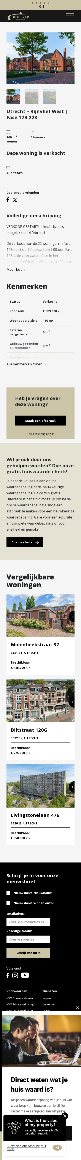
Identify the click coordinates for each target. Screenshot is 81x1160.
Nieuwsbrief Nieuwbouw (33, 893)
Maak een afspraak (40, 421)
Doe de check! (22, 542)
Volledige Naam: (19, 931)
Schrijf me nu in (28, 953)
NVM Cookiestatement (20, 998)
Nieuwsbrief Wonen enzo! (34, 903)
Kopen (47, 998)
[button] (72, 616)
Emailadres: (15, 914)
